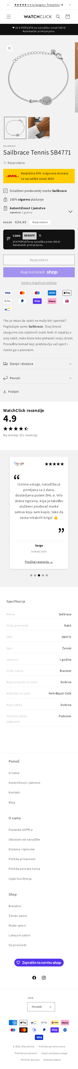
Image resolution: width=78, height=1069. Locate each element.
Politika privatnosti (22, 859)
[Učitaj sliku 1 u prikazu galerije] (15, 128)
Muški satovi (17, 925)
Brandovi (15, 906)
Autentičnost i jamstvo (24, 783)
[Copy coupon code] (40, 236)
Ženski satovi (18, 916)
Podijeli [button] (13, 391)
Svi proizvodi (17, 945)
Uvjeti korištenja (20, 879)
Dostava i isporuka (22, 849)
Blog (12, 802)
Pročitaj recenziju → (39, 562)
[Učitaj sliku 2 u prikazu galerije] (39, 128)
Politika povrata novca (24, 869)
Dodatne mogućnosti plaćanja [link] (39, 282)
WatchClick (28, 1046)
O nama (14, 773)
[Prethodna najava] (8, 5)
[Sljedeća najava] (70, 5)
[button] (8, 16)
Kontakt (14, 792)
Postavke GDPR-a (21, 830)
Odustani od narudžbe (24, 839)
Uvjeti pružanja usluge (54, 1053)
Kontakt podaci (52, 1059)
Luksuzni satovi (19, 935)
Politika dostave (30, 1059)
